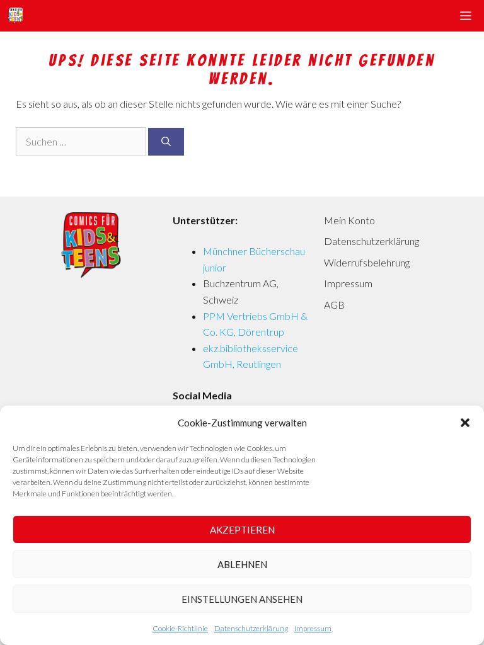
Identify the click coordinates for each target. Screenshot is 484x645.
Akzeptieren (242, 529)
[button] (465, 422)
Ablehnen (242, 564)
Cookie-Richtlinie (180, 628)
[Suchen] (166, 142)
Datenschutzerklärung (251, 628)
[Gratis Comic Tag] (15, 15)
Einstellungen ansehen (242, 599)
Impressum (312, 628)
